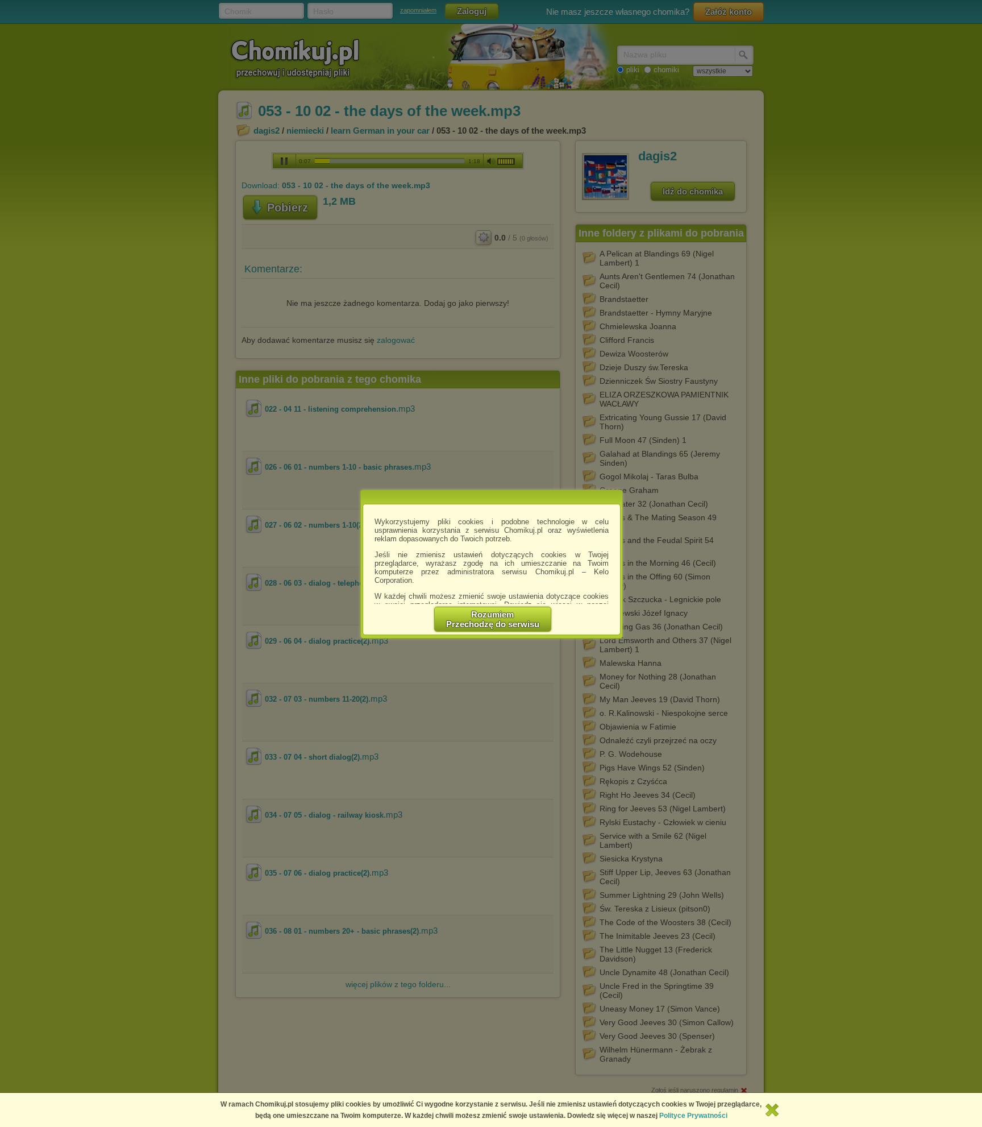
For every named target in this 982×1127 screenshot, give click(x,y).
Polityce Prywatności (693, 1116)
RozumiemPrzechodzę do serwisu (492, 619)
